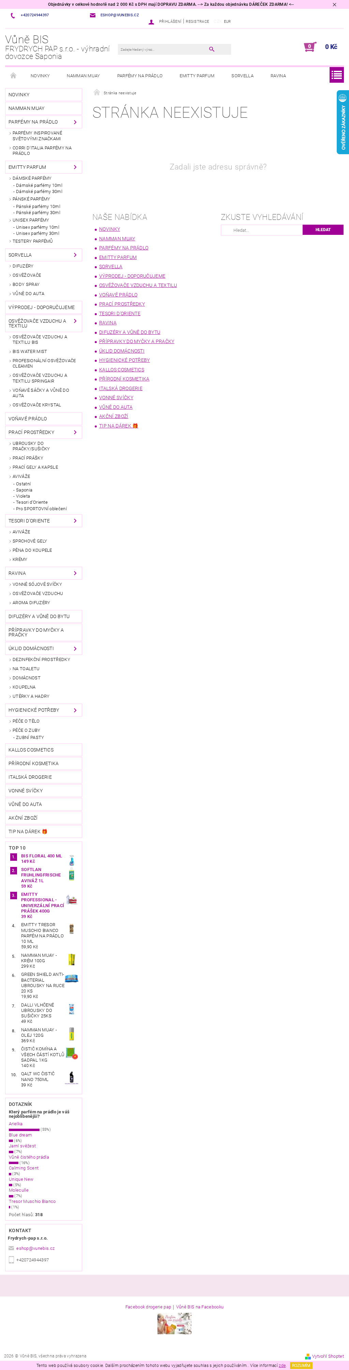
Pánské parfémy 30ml (38, 212)
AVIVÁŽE (21, 476)
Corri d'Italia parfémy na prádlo (42, 150)
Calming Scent (24, 1168)
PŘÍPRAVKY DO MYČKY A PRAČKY (36, 632)
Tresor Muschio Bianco (32, 1201)
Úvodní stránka (13, 76)
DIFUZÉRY (23, 266)
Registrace (197, 21)
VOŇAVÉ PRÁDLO (28, 418)
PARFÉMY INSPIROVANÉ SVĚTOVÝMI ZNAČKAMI (37, 135)
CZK (218, 21)
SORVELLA (242, 75)
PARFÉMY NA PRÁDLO (140, 75)
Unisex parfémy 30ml (37, 233)
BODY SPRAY (26, 284)
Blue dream (20, 1135)
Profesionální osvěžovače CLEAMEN (44, 363)
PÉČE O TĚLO (26, 721)
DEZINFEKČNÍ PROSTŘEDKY (41, 659)
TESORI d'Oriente (29, 520)
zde (282, 1365)
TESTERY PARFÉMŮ (33, 241)
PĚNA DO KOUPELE (32, 550)
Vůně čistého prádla (29, 1157)
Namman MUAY (83, 75)
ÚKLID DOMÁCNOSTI (31, 648)
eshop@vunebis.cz (35, 1248)
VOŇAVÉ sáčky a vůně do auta (41, 393)
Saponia (24, 490)
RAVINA (278, 75)
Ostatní (23, 483)
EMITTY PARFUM (197, 75)
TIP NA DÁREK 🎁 (28, 831)
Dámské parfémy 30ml (39, 191)
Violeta (23, 496)
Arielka (15, 1123)
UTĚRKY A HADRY (31, 696)
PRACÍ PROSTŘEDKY (31, 432)
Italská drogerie (30, 777)
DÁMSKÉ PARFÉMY (32, 178)
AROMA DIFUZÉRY (31, 602)
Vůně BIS (57, 47)
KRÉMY (20, 559)
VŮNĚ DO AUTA (28, 293)
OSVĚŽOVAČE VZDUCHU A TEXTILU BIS (40, 339)
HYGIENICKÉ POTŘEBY (34, 710)
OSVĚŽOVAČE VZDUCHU (38, 593)
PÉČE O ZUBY (27, 730)
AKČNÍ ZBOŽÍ (23, 818)
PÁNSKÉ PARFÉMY (31, 199)
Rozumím (301, 1365)
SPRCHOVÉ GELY (30, 541)
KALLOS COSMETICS (31, 750)
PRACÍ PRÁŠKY (28, 458)
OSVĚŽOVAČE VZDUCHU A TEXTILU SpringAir (40, 378)
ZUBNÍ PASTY (30, 737)
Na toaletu (26, 668)
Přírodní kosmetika (34, 763)
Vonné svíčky (26, 790)
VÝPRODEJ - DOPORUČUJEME (42, 307)
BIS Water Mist (30, 351)
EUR (227, 21)
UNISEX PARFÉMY (31, 220)
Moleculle (19, 1190)
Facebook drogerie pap (148, 1307)
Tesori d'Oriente (32, 502)
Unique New (21, 1179)
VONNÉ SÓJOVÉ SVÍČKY (37, 584)
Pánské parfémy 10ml (38, 206)
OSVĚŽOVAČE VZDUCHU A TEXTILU (37, 323)
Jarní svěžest (22, 1145)
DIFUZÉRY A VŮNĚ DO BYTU (39, 616)
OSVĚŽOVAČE (27, 275)
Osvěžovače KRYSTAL (37, 404)
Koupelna (24, 687)
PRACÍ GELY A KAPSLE (35, 467)
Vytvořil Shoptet (328, 1356)
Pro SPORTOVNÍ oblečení (41, 508)
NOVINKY (40, 75)
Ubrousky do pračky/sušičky (31, 446)
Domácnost (27, 677)
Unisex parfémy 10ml (37, 227)
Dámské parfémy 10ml (39, 185)
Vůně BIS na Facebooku (200, 1307)
